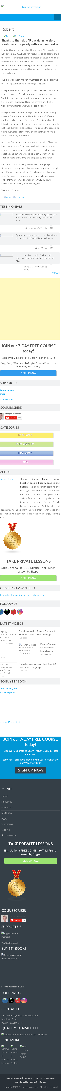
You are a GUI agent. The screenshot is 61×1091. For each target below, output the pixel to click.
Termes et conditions (32, 1078)
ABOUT (4, 796)
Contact (33, 1082)
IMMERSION (6, 813)
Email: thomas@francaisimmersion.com (19, 1015)
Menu (57, 17)
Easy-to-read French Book (12, 986)
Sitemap (42, 1082)
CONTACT (5, 830)
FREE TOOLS (7, 807)
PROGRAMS (6, 802)
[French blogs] (16, 900)
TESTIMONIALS (7, 824)
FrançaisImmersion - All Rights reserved (39, 1087)
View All (56, 272)
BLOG (4, 818)
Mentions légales (14, 1078)
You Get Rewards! (9, 943)
